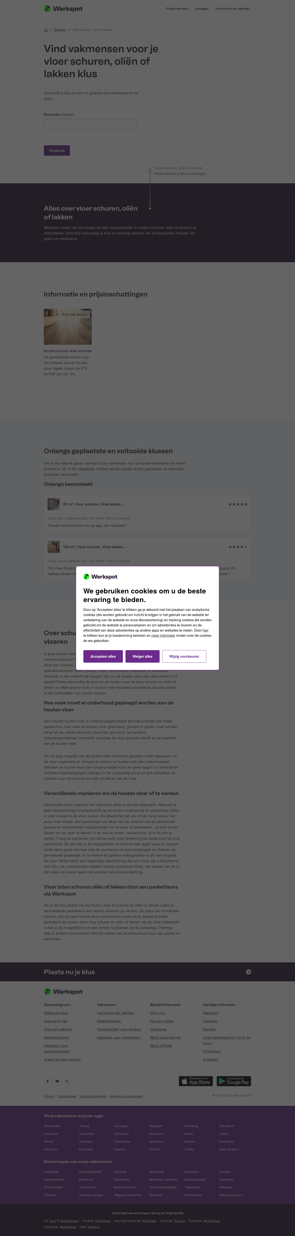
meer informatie (163, 635)
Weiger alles (142, 656)
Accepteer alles (103, 656)
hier (205, 630)
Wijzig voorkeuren (184, 656)
